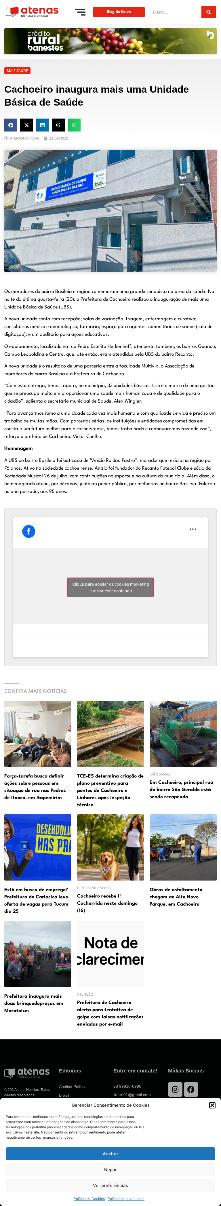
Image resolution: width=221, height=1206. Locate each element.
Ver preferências (110, 1185)
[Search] (208, 12)
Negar (110, 1169)
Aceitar (110, 1154)
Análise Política (73, 1086)
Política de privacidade (126, 1199)
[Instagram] (175, 1089)
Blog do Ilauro (119, 12)
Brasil (64, 1095)
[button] (212, 1105)
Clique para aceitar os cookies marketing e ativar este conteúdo (110, 587)
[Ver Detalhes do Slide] (110, 41)
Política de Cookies (89, 1199)
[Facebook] (191, 1089)
